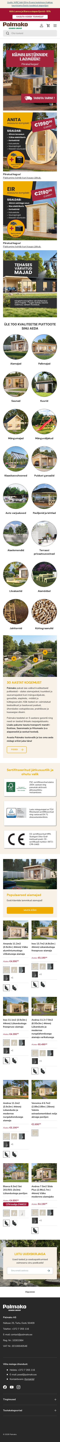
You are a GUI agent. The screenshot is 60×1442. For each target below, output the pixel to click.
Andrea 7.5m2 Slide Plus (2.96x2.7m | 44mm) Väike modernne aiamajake (43, 1191)
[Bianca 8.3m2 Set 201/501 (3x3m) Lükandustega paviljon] (15, 1172)
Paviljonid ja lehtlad (44, 513)
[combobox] (30, 33)
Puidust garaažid (44, 475)
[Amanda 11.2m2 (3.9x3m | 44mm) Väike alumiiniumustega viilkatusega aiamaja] (15, 930)
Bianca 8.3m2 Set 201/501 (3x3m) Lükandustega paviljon (15, 1190)
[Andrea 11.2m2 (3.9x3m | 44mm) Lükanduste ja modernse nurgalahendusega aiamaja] (15, 1089)
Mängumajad (16, 438)
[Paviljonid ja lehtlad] (44, 496)
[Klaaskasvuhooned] (15, 458)
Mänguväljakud (44, 438)
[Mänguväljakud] (44, 421)
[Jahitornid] (15, 611)
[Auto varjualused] (15, 496)
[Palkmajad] (44, 346)
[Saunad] (15, 384)
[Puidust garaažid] (44, 458)
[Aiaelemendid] (15, 533)
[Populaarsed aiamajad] (30, 874)
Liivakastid (15, 591)
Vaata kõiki (30, 910)
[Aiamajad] (15, 346)
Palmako (13, 1434)
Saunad (15, 401)
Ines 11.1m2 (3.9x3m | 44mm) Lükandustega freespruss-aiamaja (15, 1023)
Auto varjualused (16, 513)
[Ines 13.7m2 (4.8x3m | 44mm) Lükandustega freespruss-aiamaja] (44, 930)
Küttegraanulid (44, 628)
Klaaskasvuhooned (15, 475)
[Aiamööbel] (44, 574)
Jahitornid (16, 628)
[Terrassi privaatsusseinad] (44, 533)
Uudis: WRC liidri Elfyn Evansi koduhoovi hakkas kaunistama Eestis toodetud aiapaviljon (30, 4)
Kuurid (44, 401)
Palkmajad (44, 363)
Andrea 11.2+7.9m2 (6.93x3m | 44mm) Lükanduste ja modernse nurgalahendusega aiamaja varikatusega (43, 1028)
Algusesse (30, 1292)
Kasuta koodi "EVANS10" (30, 16)
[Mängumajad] (15, 421)
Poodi (14, 749)
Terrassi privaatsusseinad (44, 552)
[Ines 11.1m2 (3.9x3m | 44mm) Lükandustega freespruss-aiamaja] (15, 1006)
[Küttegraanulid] (44, 611)
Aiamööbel (44, 591)
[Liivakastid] (15, 574)
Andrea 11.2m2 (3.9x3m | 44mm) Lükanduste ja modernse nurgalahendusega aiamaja (13, 1112)
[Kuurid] (44, 384)
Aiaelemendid (16, 550)
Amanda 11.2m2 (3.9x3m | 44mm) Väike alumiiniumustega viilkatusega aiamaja (15, 949)
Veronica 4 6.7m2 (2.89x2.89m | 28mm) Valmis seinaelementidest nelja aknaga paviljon (44, 1110)
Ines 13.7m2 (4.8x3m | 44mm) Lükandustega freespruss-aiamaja (43, 947)
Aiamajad (15, 363)
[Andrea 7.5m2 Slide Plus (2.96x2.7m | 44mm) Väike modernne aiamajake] (44, 1172)
